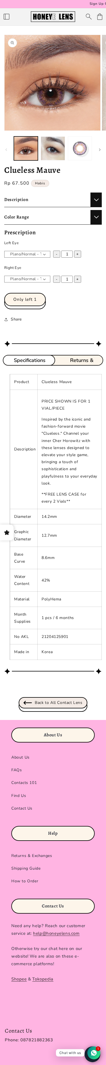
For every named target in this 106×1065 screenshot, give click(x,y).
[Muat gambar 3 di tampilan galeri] (80, 148)
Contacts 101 (24, 782)
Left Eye (11, 243)
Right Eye (12, 267)
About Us (20, 757)
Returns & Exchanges (31, 855)
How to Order (24, 881)
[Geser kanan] (100, 149)
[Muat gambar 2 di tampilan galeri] (53, 148)
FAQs (16, 770)
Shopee (19, 979)
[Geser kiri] (6, 149)
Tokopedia (42, 979)
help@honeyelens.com (56, 933)
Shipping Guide (25, 868)
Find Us (18, 795)
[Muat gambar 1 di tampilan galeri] (26, 148)
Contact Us (22, 808)
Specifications (30, 360)
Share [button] (16, 319)
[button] (6, 16)
